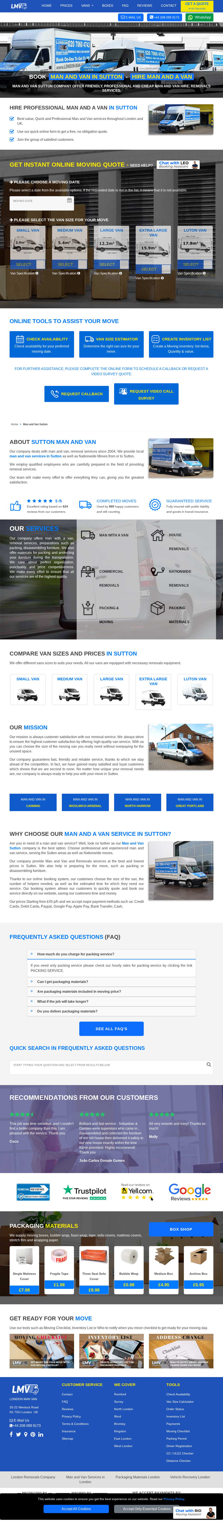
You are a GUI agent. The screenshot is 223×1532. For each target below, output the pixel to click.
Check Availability (178, 1394)
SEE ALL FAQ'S (111, 1029)
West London (123, 1446)
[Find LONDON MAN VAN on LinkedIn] (40, 1435)
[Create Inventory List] (111, 1351)
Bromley (119, 1424)
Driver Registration (179, 1446)
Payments (173, 1424)
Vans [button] (86, 5)
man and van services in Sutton (36, 456)
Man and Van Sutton (35, 424)
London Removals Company (33, 1477)
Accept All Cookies (76, 1509)
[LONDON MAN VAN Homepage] (19, 6)
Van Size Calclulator (180, 1401)
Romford (120, 1394)
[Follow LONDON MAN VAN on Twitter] (18, 1435)
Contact (168, 5)
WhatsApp (203, 17)
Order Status (175, 1409)
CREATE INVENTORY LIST (182, 345)
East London (123, 1438)
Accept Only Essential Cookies (147, 1509)
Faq (125, 5)
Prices (66, 5)
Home (47, 5)
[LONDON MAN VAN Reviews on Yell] (137, 1192)
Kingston (120, 1431)
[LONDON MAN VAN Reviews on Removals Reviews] (33, 1192)
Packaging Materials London (138, 1477)
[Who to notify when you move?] (181, 1351)
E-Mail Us (21, 1420)
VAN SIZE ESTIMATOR (111, 345)
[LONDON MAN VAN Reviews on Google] (190, 1192)
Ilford (117, 1416)
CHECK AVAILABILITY (41, 345)
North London (123, 1409)
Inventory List (175, 1416)
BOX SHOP (181, 1229)
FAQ (65, 1401)
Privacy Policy (174, 1499)
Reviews (144, 5)
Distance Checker (178, 1460)
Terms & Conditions (75, 1424)
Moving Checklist (178, 1431)
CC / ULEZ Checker (180, 1453)
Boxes (107, 5)
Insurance (69, 1431)
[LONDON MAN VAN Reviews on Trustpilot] (85, 1192)
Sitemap (67, 1438)
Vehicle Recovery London (190, 1477)
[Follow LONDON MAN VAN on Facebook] (11, 1435)
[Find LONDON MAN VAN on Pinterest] (32, 1435)
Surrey (118, 1401)
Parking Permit (176, 1438)
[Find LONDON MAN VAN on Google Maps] (25, 1435)
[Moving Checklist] (42, 1351)
